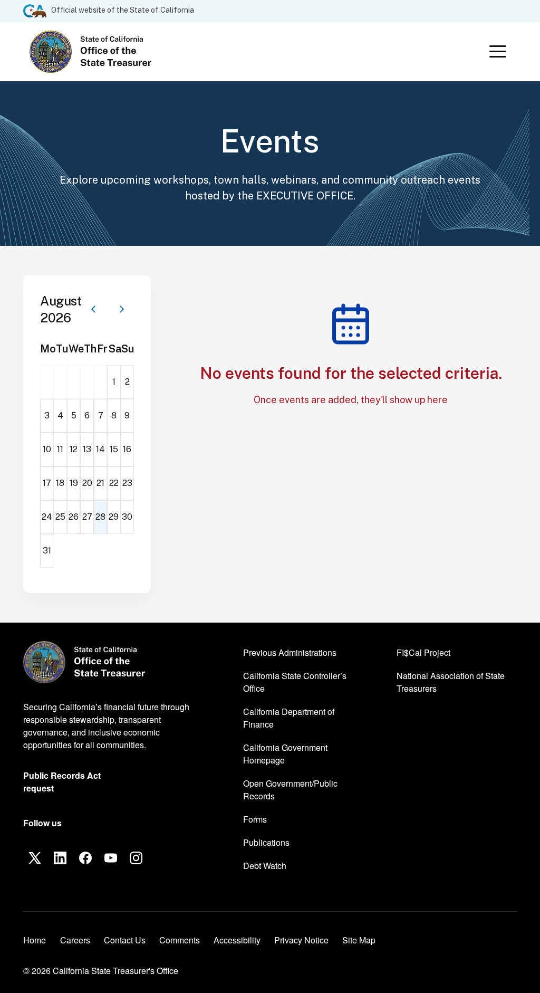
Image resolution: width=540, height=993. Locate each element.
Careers (75, 939)
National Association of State (451, 682)
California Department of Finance (288, 717)
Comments (179, 940)
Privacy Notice (301, 940)
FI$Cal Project (423, 652)
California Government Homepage (289, 753)
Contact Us (125, 940)
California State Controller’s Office (294, 682)
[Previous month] (93, 309)
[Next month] (122, 309)
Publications (266, 842)
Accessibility (237, 940)
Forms (255, 819)
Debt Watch (264, 865)
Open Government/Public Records (290, 789)
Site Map (358, 940)
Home (34, 940)
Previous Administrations (289, 652)
